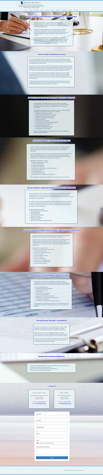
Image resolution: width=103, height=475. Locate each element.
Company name (40, 427)
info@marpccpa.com (66, 403)
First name (38, 414)
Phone (37, 440)
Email (38, 433)
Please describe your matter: (43, 447)
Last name (38, 420)
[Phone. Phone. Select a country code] (38, 443)
